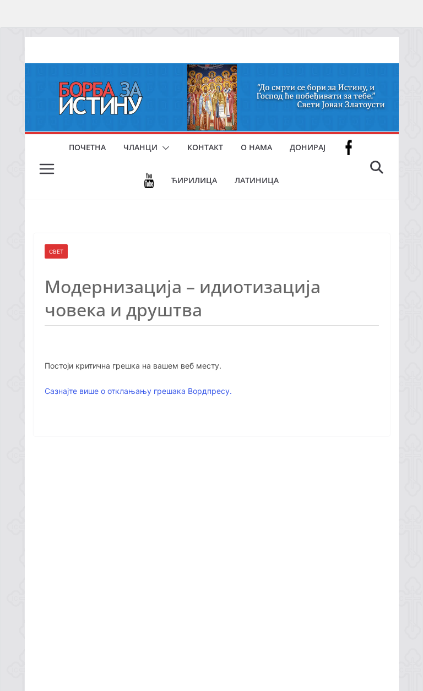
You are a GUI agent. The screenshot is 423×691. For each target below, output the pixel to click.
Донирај (308, 147)
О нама (256, 147)
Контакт (205, 147)
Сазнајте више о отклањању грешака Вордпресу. (138, 391)
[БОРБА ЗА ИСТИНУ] (212, 70)
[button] (164, 148)
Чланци (140, 147)
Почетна (87, 147)
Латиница (257, 180)
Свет (56, 251)
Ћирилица (194, 180)
